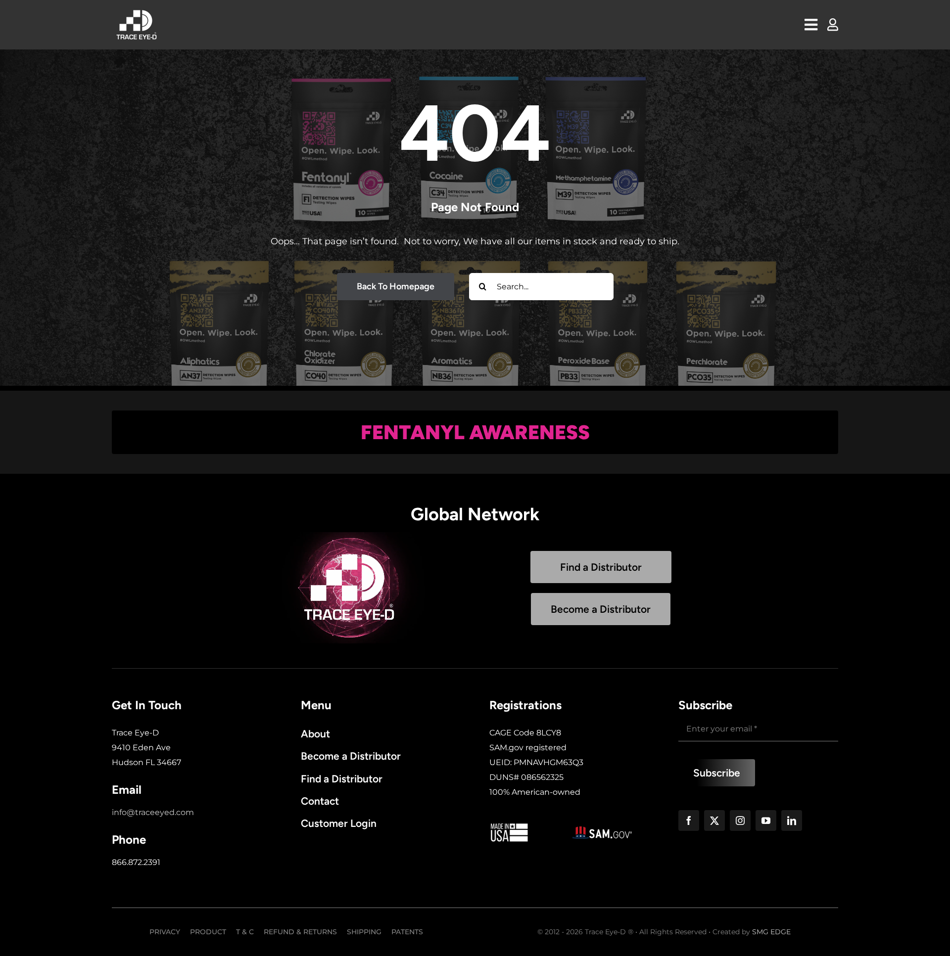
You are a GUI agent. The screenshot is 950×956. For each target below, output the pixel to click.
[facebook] (688, 820)
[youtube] (766, 820)
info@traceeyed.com (153, 812)
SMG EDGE (771, 931)
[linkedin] (791, 820)
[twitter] (714, 820)
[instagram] (740, 820)
